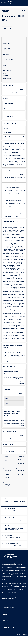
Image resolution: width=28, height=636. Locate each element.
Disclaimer (6, 614)
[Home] (4, 3)
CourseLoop (24, 634)
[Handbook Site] (9, 556)
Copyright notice (7, 620)
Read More (21, 383)
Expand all (22, 89)
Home (2, 6)
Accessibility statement (9, 607)
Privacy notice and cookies (9, 627)
